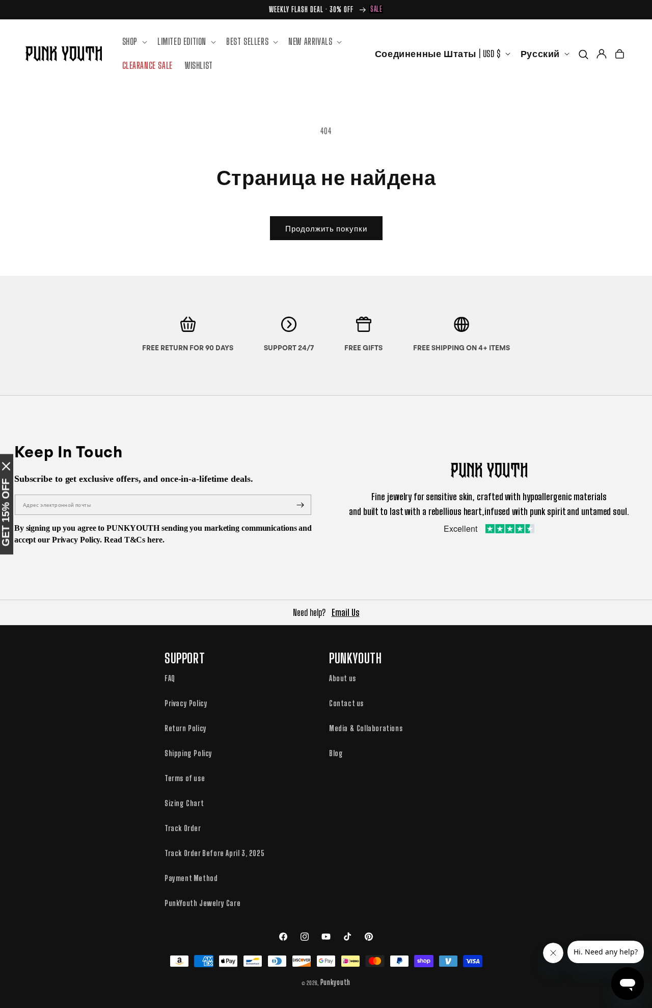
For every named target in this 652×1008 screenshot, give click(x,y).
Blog (336, 753)
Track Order (183, 828)
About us (342, 678)
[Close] (6, 466)
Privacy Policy (186, 703)
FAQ (170, 678)
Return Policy (186, 728)
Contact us (346, 703)
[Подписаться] (300, 504)
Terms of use (185, 778)
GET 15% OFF (5, 512)
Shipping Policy (188, 753)
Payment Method (191, 878)
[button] (133, 42)
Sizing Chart (184, 803)
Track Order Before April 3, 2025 (214, 853)
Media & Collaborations (365, 728)
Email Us (346, 612)
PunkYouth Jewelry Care (202, 903)
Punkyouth (335, 982)
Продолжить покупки (326, 228)
